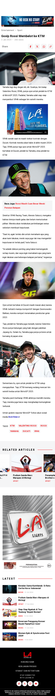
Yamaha (14, 431)
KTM (12, 426)
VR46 (36, 431)
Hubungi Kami (27, 662)
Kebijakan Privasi (28, 666)
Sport (19, 30)
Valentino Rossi (27, 426)
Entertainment (7, 30)
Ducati (26, 431)
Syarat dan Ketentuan (27, 671)
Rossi (44, 426)
